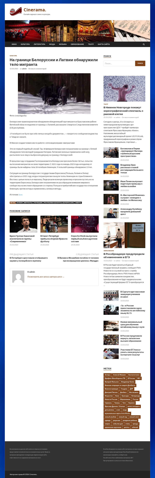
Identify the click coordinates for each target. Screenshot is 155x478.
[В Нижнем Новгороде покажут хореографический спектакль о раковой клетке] (124, 102)
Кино (14, 44)
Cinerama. (35, 10)
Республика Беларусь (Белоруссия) (59, 203)
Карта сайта (104, 44)
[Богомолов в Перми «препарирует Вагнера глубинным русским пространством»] (111, 157)
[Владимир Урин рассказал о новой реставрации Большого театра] (111, 173)
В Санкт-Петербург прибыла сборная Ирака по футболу (53, 239)
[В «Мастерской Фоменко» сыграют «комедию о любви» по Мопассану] (111, 203)
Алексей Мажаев (119, 375)
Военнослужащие (111, 389)
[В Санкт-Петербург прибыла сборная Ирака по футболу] (54, 233)
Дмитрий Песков (111, 392)
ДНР (131, 389)
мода (125, 410)
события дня (118, 424)
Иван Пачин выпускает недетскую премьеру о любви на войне (131, 184)
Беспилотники (134, 375)
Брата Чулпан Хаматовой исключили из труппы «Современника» (22, 239)
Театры (117, 403)
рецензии (116, 420)
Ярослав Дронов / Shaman (115, 406)
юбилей (135, 427)
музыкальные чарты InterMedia (117, 413)
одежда (107, 420)
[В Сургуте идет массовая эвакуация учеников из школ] (111, 300)
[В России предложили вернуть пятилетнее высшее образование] (111, 344)
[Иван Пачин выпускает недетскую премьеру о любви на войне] (111, 190)
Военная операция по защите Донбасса (120, 385)
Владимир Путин (127, 382)
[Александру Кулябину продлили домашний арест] (111, 217)
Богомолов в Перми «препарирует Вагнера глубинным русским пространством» (131, 152)
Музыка (63, 44)
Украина (131, 403)
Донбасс (123, 392)
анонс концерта (134, 406)
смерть (78, 203)
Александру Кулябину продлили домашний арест (131, 211)
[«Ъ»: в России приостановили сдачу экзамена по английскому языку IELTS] (111, 314)
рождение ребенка (130, 420)
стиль (127, 424)
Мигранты (28, 203)
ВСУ (138, 378)
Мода (52, 44)
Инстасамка (133, 392)
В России (131, 378)
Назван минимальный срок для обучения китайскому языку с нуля (132, 324)
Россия (135, 399)
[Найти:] (124, 63)
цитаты (126, 427)
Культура (25, 44)
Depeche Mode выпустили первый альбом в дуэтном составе (84, 239)
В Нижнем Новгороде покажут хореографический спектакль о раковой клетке (123, 110)
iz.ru (20, 194)
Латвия (20, 203)
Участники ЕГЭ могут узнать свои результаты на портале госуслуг (132, 352)
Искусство (109, 396)
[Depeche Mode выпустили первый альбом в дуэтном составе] (85, 233)
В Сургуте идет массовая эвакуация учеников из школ (132, 294)
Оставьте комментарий (37, 69)
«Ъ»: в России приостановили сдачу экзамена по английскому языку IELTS (132, 309)
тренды (135, 424)
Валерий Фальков (112, 382)
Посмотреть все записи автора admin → (45, 277)
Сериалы (108, 403)
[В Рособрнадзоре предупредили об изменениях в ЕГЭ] (124, 248)
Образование (77, 44)
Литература (39, 44)
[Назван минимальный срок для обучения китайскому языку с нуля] (111, 330)
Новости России (111, 399)
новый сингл (134, 417)
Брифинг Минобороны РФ (115, 378)
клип (118, 410)
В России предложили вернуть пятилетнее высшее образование (131, 338)
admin (24, 69)
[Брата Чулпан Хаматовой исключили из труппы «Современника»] (23, 233)
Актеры (108, 375)
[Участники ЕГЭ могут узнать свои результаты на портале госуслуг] (111, 358)
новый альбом (110, 417)
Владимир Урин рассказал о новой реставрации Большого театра (131, 168)
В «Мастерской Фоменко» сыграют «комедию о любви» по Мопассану (132, 197)
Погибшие (38, 203)
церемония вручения (113, 427)
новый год (123, 417)
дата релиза (109, 410)
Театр (91, 44)
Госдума (124, 389)
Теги (124, 403)
